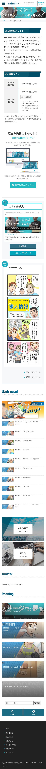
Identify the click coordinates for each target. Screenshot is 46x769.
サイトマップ (10, 753)
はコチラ (41, 3)
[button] (43, 12)
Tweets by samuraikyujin (12, 584)
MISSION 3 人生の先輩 (22, 486)
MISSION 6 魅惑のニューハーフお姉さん (27, 459)
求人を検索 (9, 737)
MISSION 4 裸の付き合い (22, 477)
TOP (4, 21)
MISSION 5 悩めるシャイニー (24, 468)
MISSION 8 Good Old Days (23, 440)
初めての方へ (10, 733)
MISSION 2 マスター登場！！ (24, 496)
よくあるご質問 (11, 745)
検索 (38, 703)
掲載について (10, 749)
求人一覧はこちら (33, 372)
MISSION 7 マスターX (22, 449)
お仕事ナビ (9, 741)
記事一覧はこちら (33, 377)
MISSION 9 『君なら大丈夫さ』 (24, 431)
